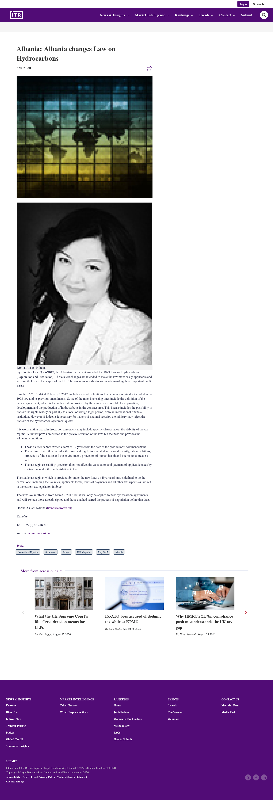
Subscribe (259, 4)
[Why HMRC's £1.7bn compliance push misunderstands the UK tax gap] (205, 593)
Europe (66, 552)
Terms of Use (29, 777)
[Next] (245, 612)
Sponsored (50, 552)
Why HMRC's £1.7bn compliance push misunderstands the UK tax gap (204, 621)
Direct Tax (12, 712)
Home (117, 705)
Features (11, 705)
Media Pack (228, 712)
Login (243, 4)
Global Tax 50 (14, 739)
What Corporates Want (74, 712)
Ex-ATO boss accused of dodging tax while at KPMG (133, 619)
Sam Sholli (115, 629)
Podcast (10, 732)
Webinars (173, 719)
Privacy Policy (46, 777)
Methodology (122, 725)
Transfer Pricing (16, 725)
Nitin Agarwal (188, 634)
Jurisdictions (121, 712)
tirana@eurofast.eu (59, 508)
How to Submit (123, 739)
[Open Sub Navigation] (127, 15)
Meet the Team (230, 705)
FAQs (117, 732)
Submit (246, 15)
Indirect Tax (13, 719)
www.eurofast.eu (39, 533)
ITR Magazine (84, 552)
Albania (119, 552)
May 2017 (103, 552)
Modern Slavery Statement (72, 777)
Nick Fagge (45, 634)
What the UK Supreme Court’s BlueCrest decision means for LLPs (61, 621)
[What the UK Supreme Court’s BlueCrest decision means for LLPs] (64, 593)
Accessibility (13, 777)
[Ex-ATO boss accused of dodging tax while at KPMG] (134, 593)
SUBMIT (11, 761)
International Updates (28, 552)
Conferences (175, 712)
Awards (172, 705)
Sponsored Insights (17, 746)
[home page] (26, 15)
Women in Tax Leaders (127, 719)
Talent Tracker (69, 705)
